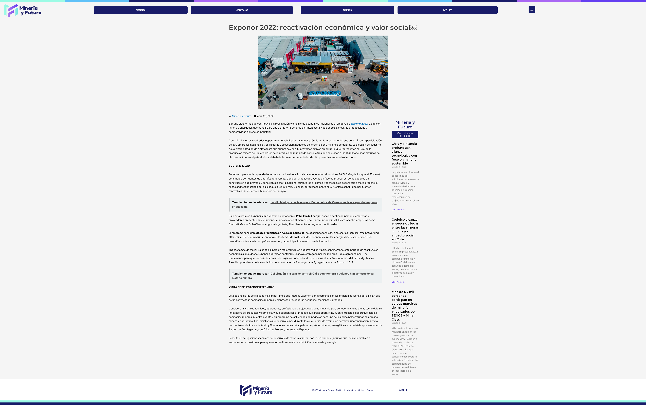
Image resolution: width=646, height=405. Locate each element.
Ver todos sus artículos (405, 134)
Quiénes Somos (365, 390)
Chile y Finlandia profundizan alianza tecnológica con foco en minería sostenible (404, 153)
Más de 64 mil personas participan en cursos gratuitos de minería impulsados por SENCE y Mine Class (404, 305)
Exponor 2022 (359, 123)
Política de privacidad (345, 390)
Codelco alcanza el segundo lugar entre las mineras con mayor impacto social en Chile (405, 229)
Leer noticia (398, 209)
